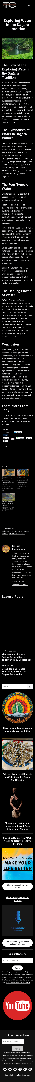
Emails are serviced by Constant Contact (18, 983)
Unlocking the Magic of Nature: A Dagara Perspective (8, 503)
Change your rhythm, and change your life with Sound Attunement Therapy (17, 826)
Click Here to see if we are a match (17, 886)
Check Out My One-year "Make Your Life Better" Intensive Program (17, 841)
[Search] (30, 686)
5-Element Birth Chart (9, 531)
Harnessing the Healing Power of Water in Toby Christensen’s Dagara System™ (8, 480)
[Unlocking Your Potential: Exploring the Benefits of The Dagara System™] (23, 472)
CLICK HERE (7, 415)
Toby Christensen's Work (17, 533)
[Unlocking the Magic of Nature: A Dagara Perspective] (8, 497)
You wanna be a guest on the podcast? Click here (17, 942)
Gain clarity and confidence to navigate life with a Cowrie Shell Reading (17, 777)
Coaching (21, 531)
